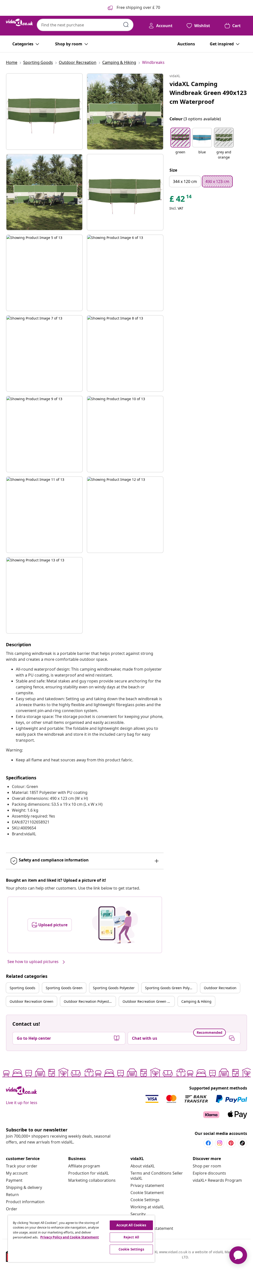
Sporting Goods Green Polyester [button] (171, 987)
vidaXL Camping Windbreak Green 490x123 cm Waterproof (208, 93)
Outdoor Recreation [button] (220, 987)
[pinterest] (231, 1143)
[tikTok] (242, 1143)
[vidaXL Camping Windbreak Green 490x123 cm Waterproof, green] (44, 111)
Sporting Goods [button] (22, 987)
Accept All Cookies (131, 1225)
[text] (180, 200)
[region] (81, 1238)
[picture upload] (115, 925)
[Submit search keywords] (126, 25)
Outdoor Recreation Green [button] (31, 1001)
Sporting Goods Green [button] (64, 987)
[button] (180, 144)
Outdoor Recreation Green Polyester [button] (148, 1001)
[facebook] (208, 1143)
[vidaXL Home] (19, 22)
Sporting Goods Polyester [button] (114, 987)
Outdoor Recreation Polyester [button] (88, 1001)
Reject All (131, 1237)
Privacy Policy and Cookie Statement (69, 1237)
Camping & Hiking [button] (196, 1001)
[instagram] (219, 1143)
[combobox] (85, 25)
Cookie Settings (145, 1199)
